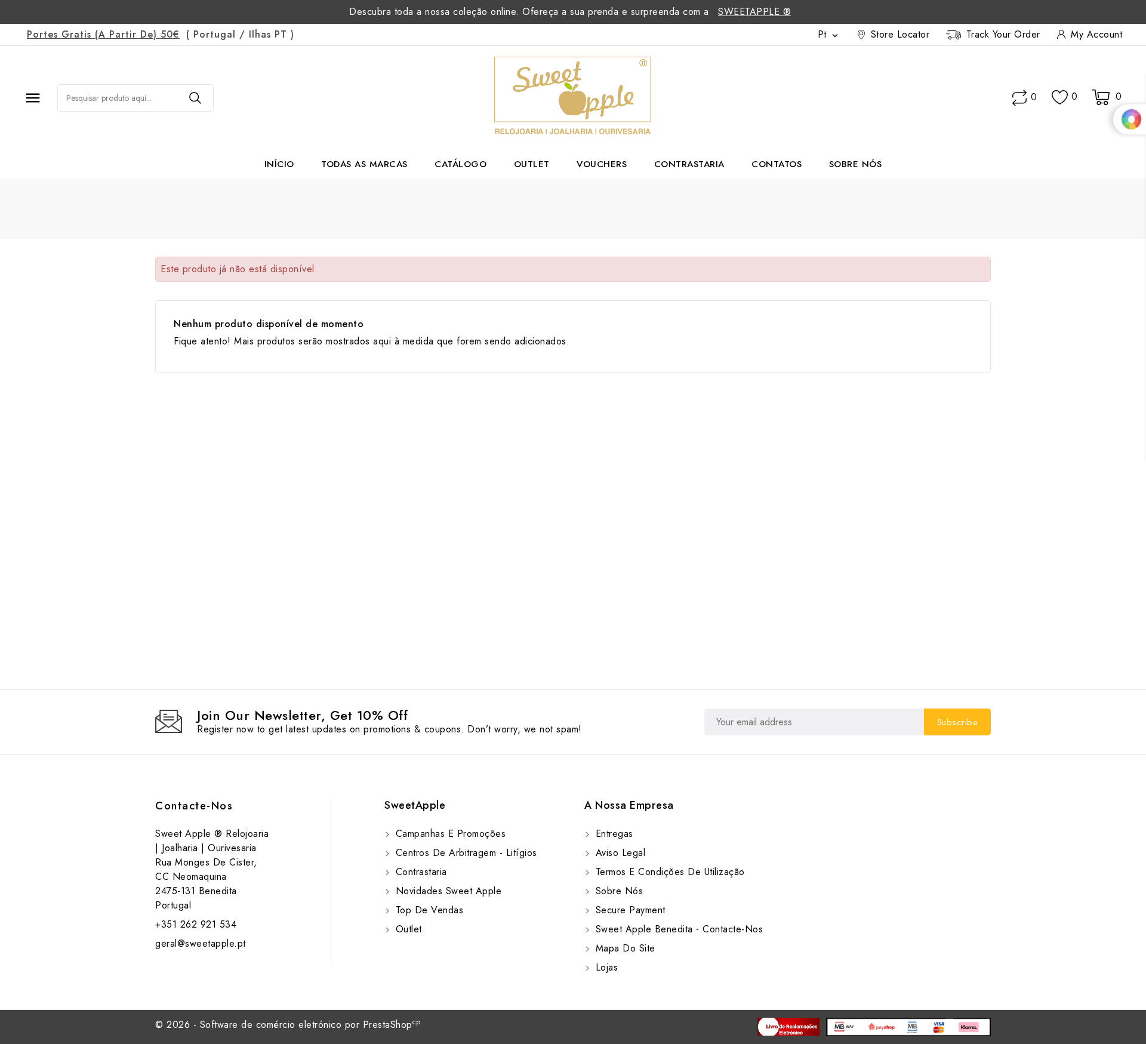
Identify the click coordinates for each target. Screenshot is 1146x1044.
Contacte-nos (194, 806)
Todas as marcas (364, 164)
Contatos (776, 164)
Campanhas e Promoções (449, 833)
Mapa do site (623, 948)
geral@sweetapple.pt (200, 943)
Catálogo (460, 164)
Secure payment (629, 910)
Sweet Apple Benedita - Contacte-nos (677, 929)
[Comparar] (1019, 98)
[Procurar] (195, 98)
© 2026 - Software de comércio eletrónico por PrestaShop (288, 1024)
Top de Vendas (427, 910)
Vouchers (602, 164)
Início (279, 164)
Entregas (612, 833)
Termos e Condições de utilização (668, 872)
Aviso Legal (618, 853)
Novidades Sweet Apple (446, 891)
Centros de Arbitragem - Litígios (464, 853)
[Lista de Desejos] (1060, 98)
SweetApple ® (754, 12)
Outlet (532, 164)
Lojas (605, 967)
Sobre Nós (855, 164)
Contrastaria (689, 164)
